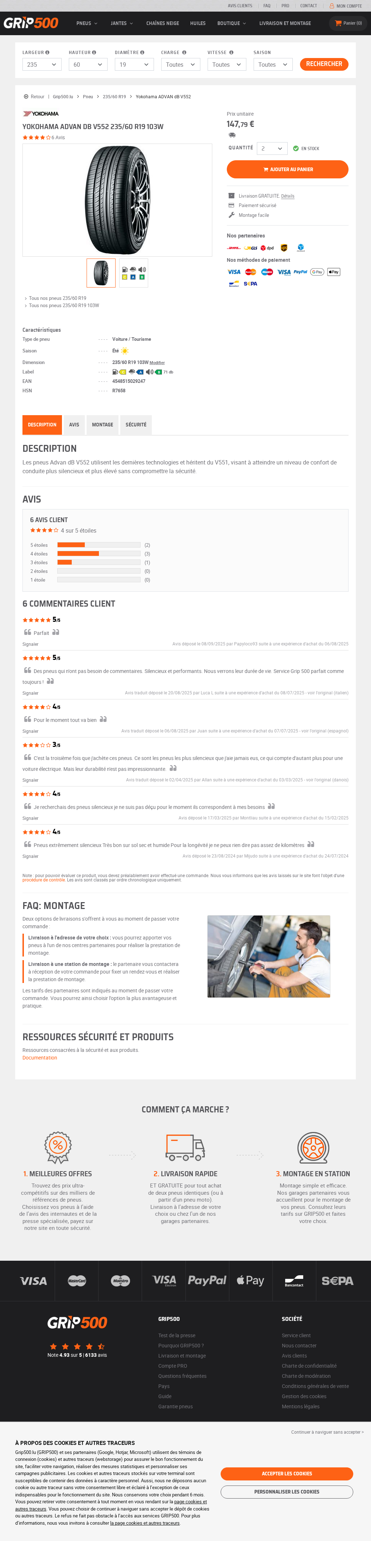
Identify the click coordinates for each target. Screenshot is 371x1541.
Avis (74, 424)
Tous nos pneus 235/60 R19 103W (64, 305)
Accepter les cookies (287, 1473)
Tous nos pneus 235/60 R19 (57, 298)
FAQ (266, 6)
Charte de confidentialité (309, 1365)
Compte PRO (172, 1365)
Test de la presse (176, 1335)
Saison (262, 52)
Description (42, 424)
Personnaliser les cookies (287, 1492)
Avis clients (240, 6)
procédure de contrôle (43, 880)
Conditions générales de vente (315, 1386)
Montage (102, 424)
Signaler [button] (30, 644)
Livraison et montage (285, 23)
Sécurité (136, 424)
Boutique (229, 23)
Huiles (198, 23)
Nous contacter (299, 1345)
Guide (164, 1396)
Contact (308, 6)
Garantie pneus (175, 1406)
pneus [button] (84, 23)
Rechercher (324, 64)
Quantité (241, 147)
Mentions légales (301, 1406)
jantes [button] (119, 23)
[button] (328, 692)
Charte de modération (306, 1375)
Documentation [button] (39, 1057)
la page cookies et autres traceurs (145, 1523)
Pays (164, 1386)
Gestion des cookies (304, 1396)
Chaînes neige (162, 23)
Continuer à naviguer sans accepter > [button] (327, 1432)
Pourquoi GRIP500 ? (181, 1345)
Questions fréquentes (182, 1375)
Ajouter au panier (291, 169)
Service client (296, 1335)
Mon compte (348, 6)
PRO (285, 6)
